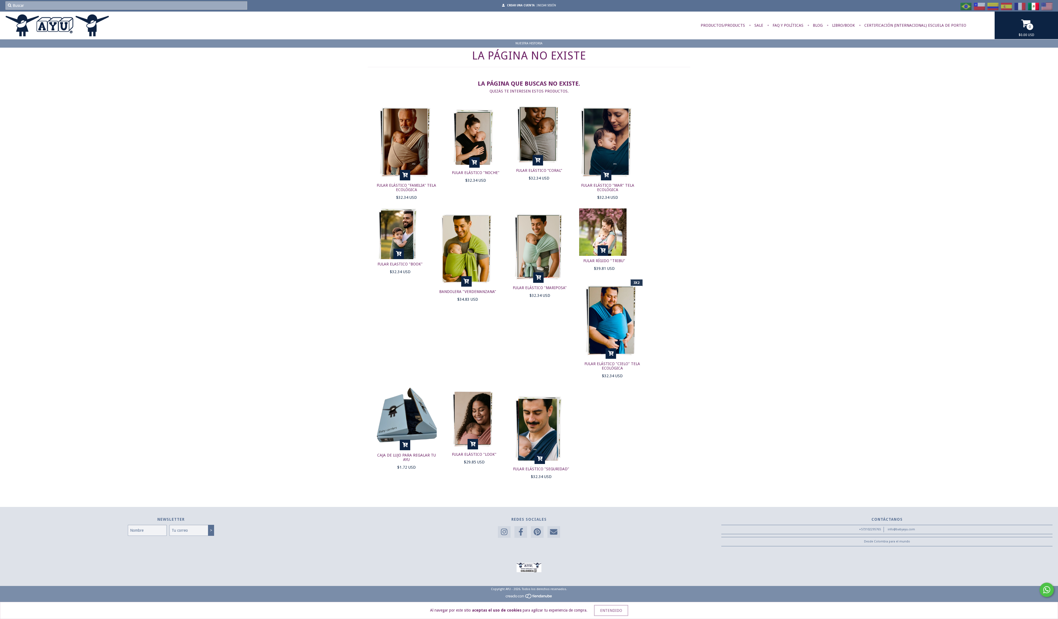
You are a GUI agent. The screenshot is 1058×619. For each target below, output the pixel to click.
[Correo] (553, 532)
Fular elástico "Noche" (476, 172)
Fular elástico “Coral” (539, 170)
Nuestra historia (529, 43)
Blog (817, 25)
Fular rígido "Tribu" (604, 261)
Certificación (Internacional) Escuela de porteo (914, 25)
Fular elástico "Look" (474, 454)
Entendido (611, 610)
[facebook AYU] (520, 532)
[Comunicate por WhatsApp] (1047, 590)
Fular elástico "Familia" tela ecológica (406, 187)
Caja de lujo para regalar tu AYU (406, 457)
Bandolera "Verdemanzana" (467, 291)
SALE (758, 25)
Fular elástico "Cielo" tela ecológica (612, 366)
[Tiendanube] (529, 597)
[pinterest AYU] (537, 532)
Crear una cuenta (521, 5)
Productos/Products (723, 25)
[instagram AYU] (504, 532)
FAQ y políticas (787, 25)
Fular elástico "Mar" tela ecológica (607, 187)
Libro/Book (843, 25)
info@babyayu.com (901, 529)
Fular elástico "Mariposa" (540, 288)
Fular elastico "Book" (400, 264)
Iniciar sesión (546, 5)
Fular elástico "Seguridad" (541, 469)
